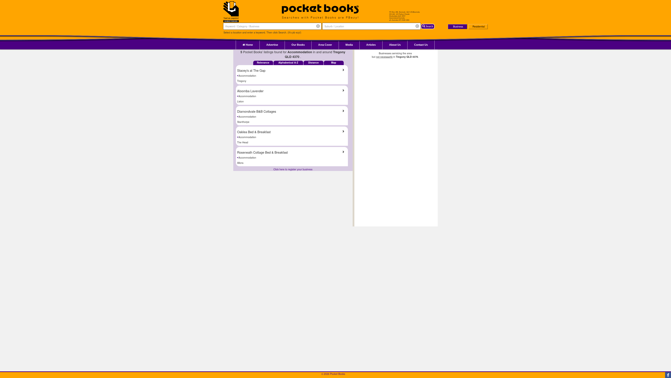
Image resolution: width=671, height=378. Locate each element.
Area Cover (325, 44)
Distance (313, 62)
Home (249, 44)
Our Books (298, 44)
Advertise (272, 44)
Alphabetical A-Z (288, 62)
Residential (478, 26)
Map (333, 62)
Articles (371, 44)
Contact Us (421, 44)
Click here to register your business (292, 169)
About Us (395, 44)
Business (458, 26)
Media (349, 44)
